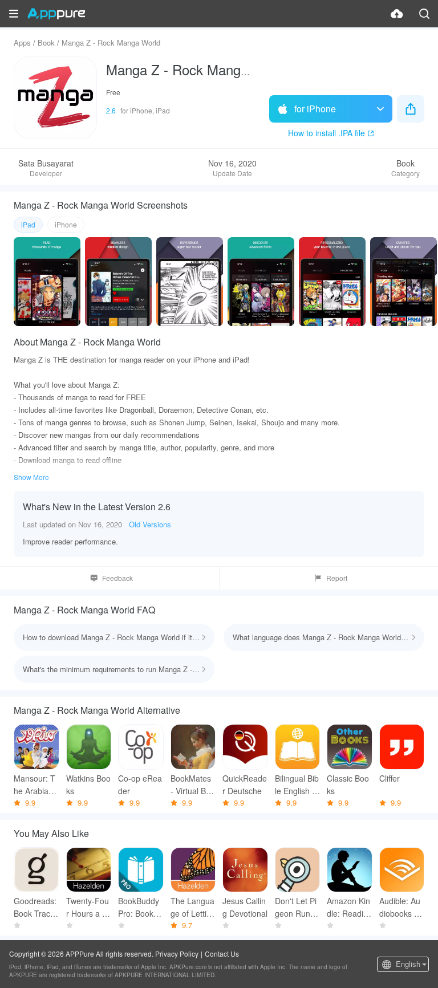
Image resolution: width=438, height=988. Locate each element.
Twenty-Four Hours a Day (87, 907)
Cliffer (389, 778)
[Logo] (56, 13)
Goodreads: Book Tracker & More (36, 907)
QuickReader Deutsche (244, 784)
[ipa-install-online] (397, 13)
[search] (424, 13)
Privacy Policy (176, 953)
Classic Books (348, 784)
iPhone (66, 224)
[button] (13, 13)
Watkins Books (88, 784)
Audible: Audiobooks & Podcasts (399, 907)
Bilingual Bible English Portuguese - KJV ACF (297, 784)
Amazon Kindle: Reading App (348, 907)
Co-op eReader (140, 784)
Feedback (117, 578)
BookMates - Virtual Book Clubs (193, 784)
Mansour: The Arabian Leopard (34, 784)
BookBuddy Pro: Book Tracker (140, 907)
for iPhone (315, 108)
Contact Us (222, 953)
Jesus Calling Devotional (244, 907)
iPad (28, 224)
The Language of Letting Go (193, 907)
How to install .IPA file (326, 133)
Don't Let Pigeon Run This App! (296, 907)
